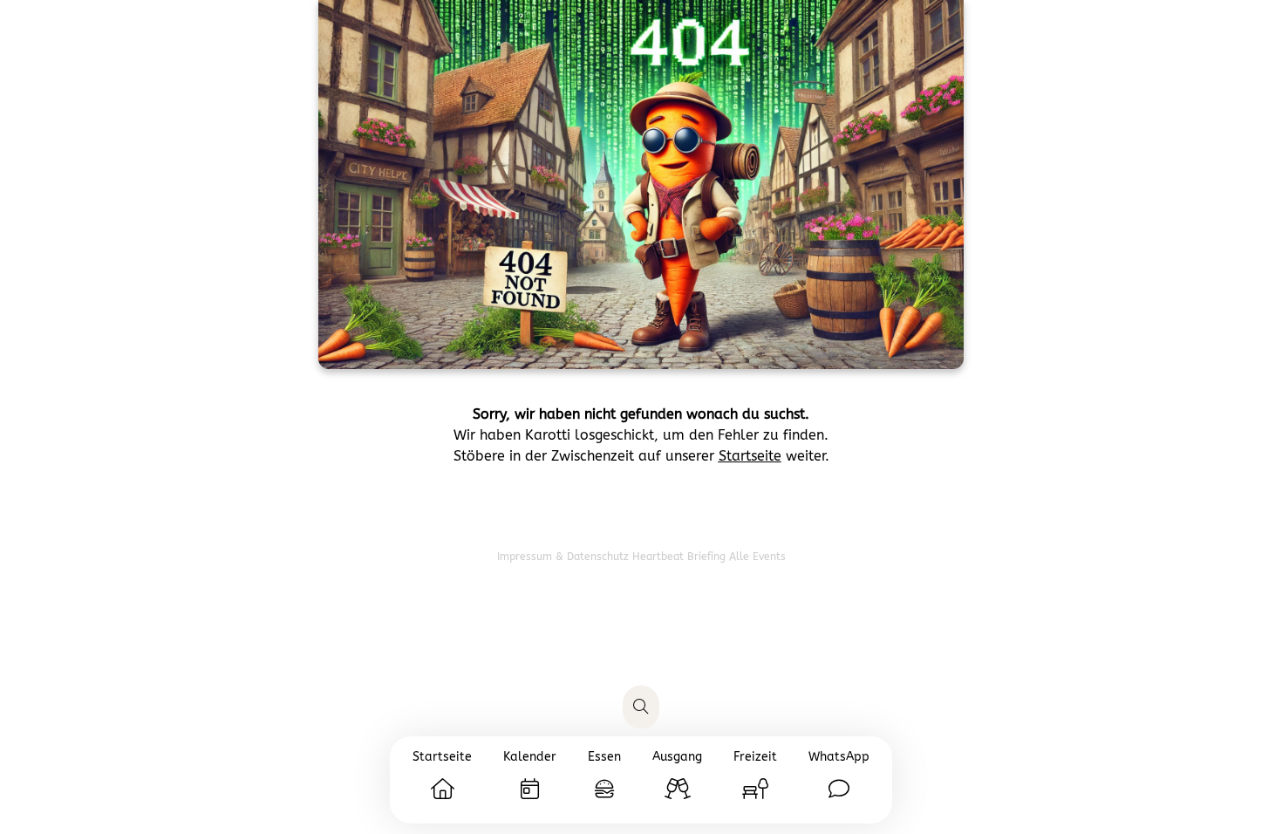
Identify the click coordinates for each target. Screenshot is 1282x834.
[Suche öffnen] (641, 707)
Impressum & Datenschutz (564, 556)
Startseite (750, 456)
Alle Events (757, 556)
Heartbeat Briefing (680, 556)
